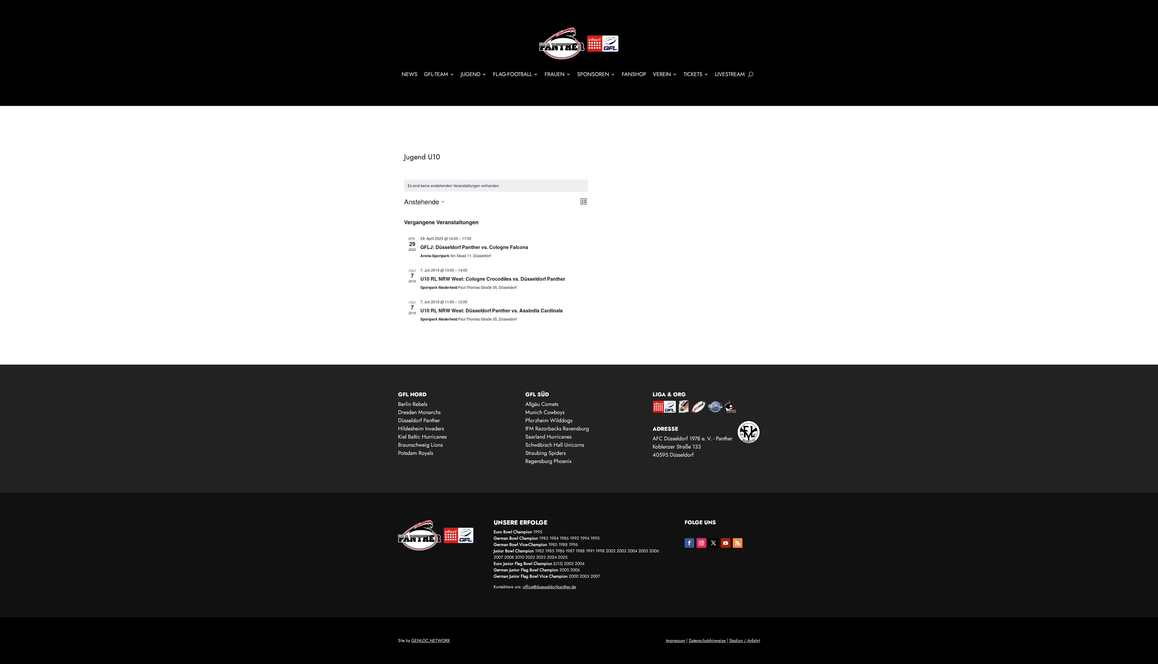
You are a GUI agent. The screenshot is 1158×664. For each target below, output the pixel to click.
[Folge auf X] (713, 543)
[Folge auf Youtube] (725, 543)
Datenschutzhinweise (707, 640)
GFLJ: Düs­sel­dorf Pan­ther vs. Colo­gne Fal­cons (474, 247)
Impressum (675, 640)
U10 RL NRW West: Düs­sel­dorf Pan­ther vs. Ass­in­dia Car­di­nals (491, 310)
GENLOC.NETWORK (430, 640)
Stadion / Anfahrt (744, 640)
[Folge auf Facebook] (689, 543)
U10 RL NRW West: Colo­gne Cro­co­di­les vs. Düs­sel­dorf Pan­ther (492, 278)
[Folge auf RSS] (737, 543)
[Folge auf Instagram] (701, 543)
